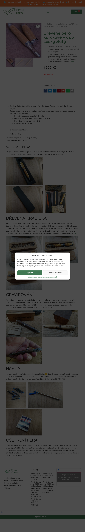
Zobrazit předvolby (55, 273)
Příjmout (30, 273)
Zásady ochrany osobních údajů (47, 277)
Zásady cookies (32, 277)
